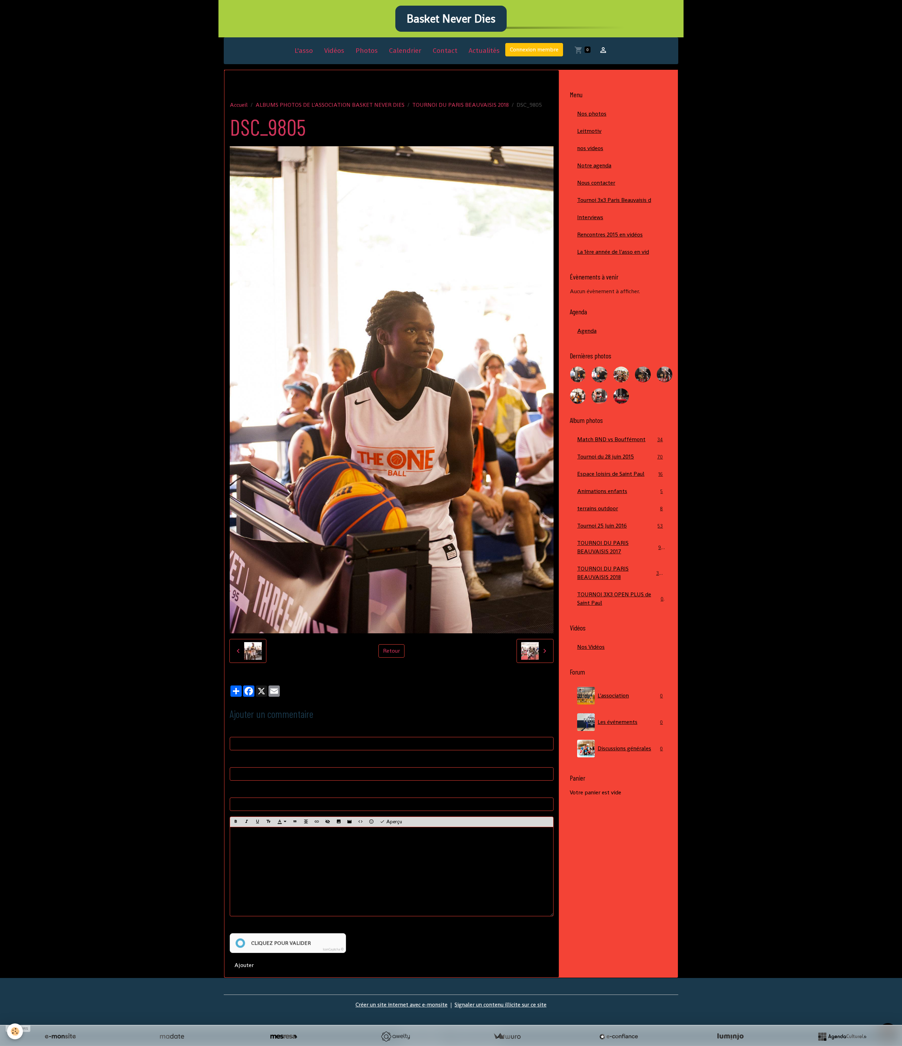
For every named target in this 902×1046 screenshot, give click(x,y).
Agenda (587, 330)
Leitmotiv (589, 131)
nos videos (590, 148)
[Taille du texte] (268, 822)
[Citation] (295, 822)
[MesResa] (283, 1036)
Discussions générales (630, 748)
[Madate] (172, 1036)
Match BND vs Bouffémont (620, 439)
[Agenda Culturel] (842, 1036)
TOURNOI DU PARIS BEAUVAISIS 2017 (620, 547)
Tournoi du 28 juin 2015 (620, 456)
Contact (445, 51)
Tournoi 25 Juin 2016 (620, 525)
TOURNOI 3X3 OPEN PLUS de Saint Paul (620, 599)
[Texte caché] (327, 822)
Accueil (239, 105)
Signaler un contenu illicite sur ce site (500, 1004)
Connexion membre (534, 49)
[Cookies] (15, 1031)
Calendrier (405, 51)
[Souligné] (257, 822)
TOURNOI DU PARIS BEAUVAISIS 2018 (460, 105)
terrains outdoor (620, 508)
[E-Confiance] (618, 1036)
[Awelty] (395, 1036)
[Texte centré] (305, 822)
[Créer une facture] (507, 1036)
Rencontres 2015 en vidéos (610, 234)
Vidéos (334, 51)
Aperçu (393, 821)
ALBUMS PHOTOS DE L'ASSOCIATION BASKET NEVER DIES (329, 105)
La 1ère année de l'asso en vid (613, 252)
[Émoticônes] (371, 822)
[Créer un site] (60, 1036)
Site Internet (245, 790)
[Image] (338, 822)
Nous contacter (596, 182)
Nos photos (591, 113)
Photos (367, 51)
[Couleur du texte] (282, 822)
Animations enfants (620, 491)
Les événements (630, 722)
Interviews (590, 217)
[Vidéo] (349, 822)
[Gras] (235, 822)
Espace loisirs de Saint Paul (620, 474)
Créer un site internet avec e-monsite (401, 1004)
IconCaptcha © (333, 949)
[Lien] (316, 822)
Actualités (484, 51)
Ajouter (244, 965)
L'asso (304, 51)
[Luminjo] (730, 1036)
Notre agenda (594, 165)
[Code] (360, 822)
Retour (391, 650)
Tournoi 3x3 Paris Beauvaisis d (614, 200)
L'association (630, 695)
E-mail (238, 760)
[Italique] (246, 822)
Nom (236, 729)
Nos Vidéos (591, 647)
